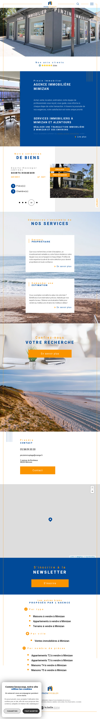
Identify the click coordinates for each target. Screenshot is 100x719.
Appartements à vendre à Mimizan (52, 622)
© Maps (79, 558)
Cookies (78, 703)
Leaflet (72, 558)
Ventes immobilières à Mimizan (52, 641)
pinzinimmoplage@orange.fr (31, 456)
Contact (97, 202)
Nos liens (61, 703)
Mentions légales (45, 703)
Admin (55, 703)
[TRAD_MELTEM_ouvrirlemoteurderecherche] (77, 4)
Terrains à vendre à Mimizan (48, 627)
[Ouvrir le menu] (92, 4)
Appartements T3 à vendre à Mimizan (52, 661)
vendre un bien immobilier (68, 134)
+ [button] (92, 488)
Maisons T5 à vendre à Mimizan (48, 671)
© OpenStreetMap (89, 558)
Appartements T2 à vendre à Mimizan (52, 656)
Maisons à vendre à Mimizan (49, 617)
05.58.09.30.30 (27, 450)
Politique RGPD (70, 703)
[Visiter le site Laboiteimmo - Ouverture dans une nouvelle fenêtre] (50, 711)
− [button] (92, 492)
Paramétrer (12, 711)
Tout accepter (31, 711)
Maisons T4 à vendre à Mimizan (48, 666)
